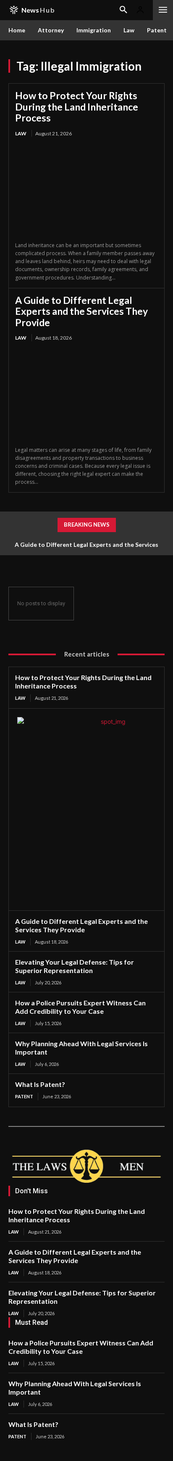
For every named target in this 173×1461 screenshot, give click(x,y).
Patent (24, 1096)
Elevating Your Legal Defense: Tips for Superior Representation (74, 966)
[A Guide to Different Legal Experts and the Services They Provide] (86, 395)
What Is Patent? (40, 1084)
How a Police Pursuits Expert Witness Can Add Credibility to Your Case (80, 1007)
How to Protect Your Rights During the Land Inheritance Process (76, 107)
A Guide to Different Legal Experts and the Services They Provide (81, 311)
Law (20, 133)
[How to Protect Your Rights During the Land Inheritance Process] (86, 190)
